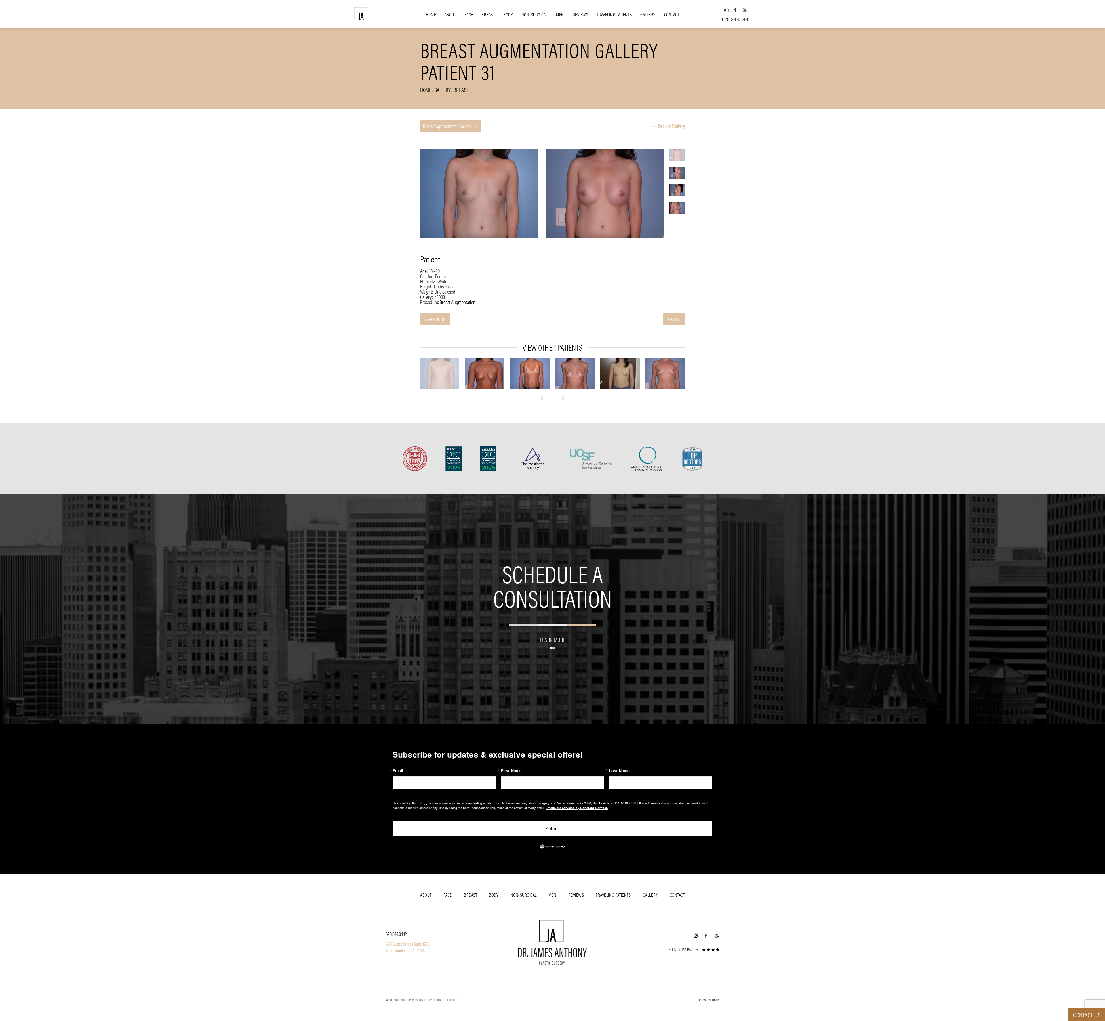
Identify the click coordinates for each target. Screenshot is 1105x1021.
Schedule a (552, 585)
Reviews (580, 14)
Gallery (648, 14)
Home (431, 14)
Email (398, 770)
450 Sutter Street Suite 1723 (408, 943)
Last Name (619, 770)
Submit (552, 828)
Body (508, 14)
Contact (671, 14)
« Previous (435, 319)
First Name (511, 770)
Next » (674, 319)
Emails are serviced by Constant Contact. (577, 808)
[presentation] (544, 398)
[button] (726, 10)
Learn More (552, 639)
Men (560, 14)
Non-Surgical (534, 14)
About (450, 14)
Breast (488, 14)
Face (468, 14)
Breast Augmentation (457, 301)
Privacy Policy (709, 999)
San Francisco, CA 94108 (405, 950)
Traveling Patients (614, 14)
